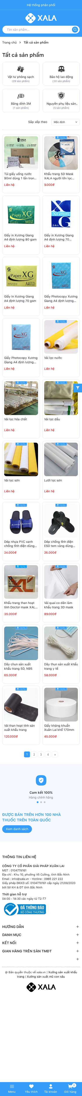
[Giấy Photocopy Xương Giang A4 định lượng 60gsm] (21, 337)
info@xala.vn (20, 879)
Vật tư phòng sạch (21, 77)
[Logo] (41, 986)
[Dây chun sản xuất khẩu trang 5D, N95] (21, 643)
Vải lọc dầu (52, 419)
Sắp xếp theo (37, 122)
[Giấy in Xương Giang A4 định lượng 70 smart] (61, 214)
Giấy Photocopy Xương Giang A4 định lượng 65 (61, 299)
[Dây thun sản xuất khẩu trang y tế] (61, 643)
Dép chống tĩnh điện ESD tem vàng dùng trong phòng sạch (58, 544)
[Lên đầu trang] (76, 1075)
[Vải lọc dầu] (61, 398)
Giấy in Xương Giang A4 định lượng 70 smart (59, 238)
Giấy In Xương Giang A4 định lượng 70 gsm (20, 299)
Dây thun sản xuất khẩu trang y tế (61, 666)
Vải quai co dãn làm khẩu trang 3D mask (58, 605)
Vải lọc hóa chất (15, 419)
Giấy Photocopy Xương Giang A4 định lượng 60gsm (21, 360)
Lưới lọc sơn (53, 480)
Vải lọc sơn (12, 480)
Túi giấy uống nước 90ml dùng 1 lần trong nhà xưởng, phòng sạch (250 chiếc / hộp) (20, 176)
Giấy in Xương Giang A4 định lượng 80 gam (20, 237)
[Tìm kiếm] (75, 30)
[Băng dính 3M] (20, 95)
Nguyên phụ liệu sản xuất (61, 104)
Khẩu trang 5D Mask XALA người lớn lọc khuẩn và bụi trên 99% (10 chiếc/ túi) (60, 176)
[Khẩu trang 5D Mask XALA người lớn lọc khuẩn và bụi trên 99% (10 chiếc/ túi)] (61, 153)
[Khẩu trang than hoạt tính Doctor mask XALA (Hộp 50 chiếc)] (21, 582)
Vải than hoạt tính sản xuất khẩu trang (19, 728)
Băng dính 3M (21, 103)
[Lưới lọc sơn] (61, 459)
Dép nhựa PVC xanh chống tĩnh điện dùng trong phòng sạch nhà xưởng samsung (20, 544)
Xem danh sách (17, 829)
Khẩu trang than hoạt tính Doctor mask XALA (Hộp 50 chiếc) (20, 605)
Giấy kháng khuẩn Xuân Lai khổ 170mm (59, 728)
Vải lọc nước (53, 358)
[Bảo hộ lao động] (61, 68)
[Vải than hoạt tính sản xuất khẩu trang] (21, 704)
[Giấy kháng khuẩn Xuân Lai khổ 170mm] (61, 704)
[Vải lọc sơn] (21, 459)
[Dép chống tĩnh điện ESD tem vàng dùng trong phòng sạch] (61, 521)
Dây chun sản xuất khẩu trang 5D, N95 (18, 666)
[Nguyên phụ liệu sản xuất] (61, 95)
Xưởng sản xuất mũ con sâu (46, 976)
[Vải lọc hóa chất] (21, 398)
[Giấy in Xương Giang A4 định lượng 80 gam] (21, 214)
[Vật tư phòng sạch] (20, 68)
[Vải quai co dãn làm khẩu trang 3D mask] (61, 582)
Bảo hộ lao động (61, 77)
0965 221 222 (53, 879)
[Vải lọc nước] (61, 337)
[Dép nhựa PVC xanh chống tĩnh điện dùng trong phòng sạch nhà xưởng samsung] (21, 521)
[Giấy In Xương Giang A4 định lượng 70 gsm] (21, 275)
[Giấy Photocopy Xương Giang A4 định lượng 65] (61, 275)
